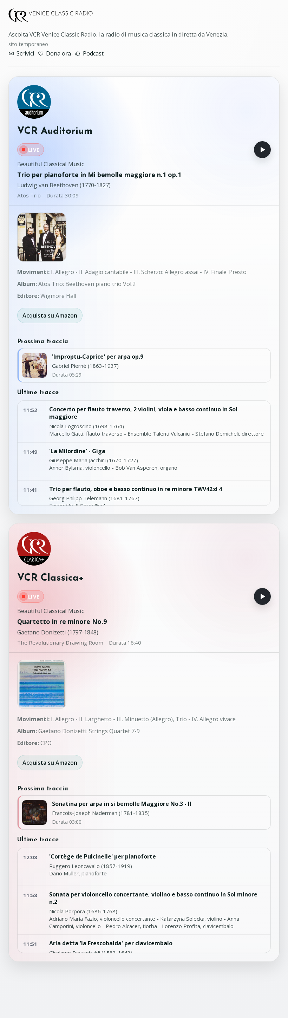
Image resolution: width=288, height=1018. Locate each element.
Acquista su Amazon (49, 315)
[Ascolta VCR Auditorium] (262, 149)
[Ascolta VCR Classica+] (262, 596)
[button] (41, 237)
